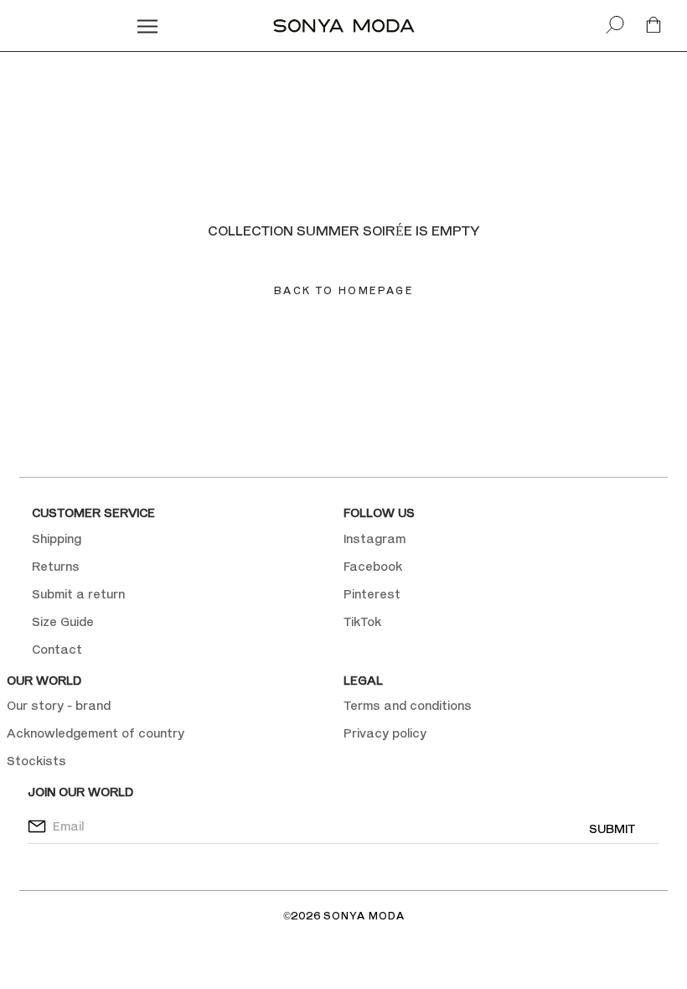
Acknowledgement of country (95, 733)
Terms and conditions (408, 705)
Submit (612, 828)
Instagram (374, 538)
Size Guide (63, 621)
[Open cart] (653, 25)
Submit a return (78, 594)
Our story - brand (59, 705)
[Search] (615, 25)
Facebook (373, 566)
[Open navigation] (147, 26)
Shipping (56, 538)
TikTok (362, 621)
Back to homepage (343, 290)
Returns (56, 566)
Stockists (36, 760)
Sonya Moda (364, 915)
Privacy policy (385, 733)
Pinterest (372, 594)
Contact (57, 649)
